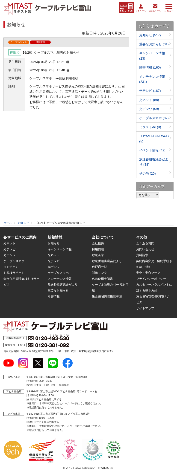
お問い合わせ (145, 249)
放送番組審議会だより (63, 284)
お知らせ (150, 35)
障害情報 (150, 67)
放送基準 (98, 255)
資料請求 (142, 255)
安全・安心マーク (148, 273)
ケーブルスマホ (154, 118)
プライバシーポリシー (151, 278)
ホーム (7, 223)
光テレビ (150, 90)
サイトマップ (145, 308)
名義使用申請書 (102, 278)
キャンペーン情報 (60, 249)
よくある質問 (145, 243)
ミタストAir (150, 127)
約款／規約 (143, 267)
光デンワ (149, 109)
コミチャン (10, 267)
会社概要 (98, 243)
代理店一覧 (99, 267)
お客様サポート (13, 273)
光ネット (149, 100)
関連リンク (99, 273)
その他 (147, 173)
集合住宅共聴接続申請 (107, 296)
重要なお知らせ (154, 44)
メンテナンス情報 (60, 278)
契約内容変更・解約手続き (154, 261)
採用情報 (98, 249)
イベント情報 (152, 150)
